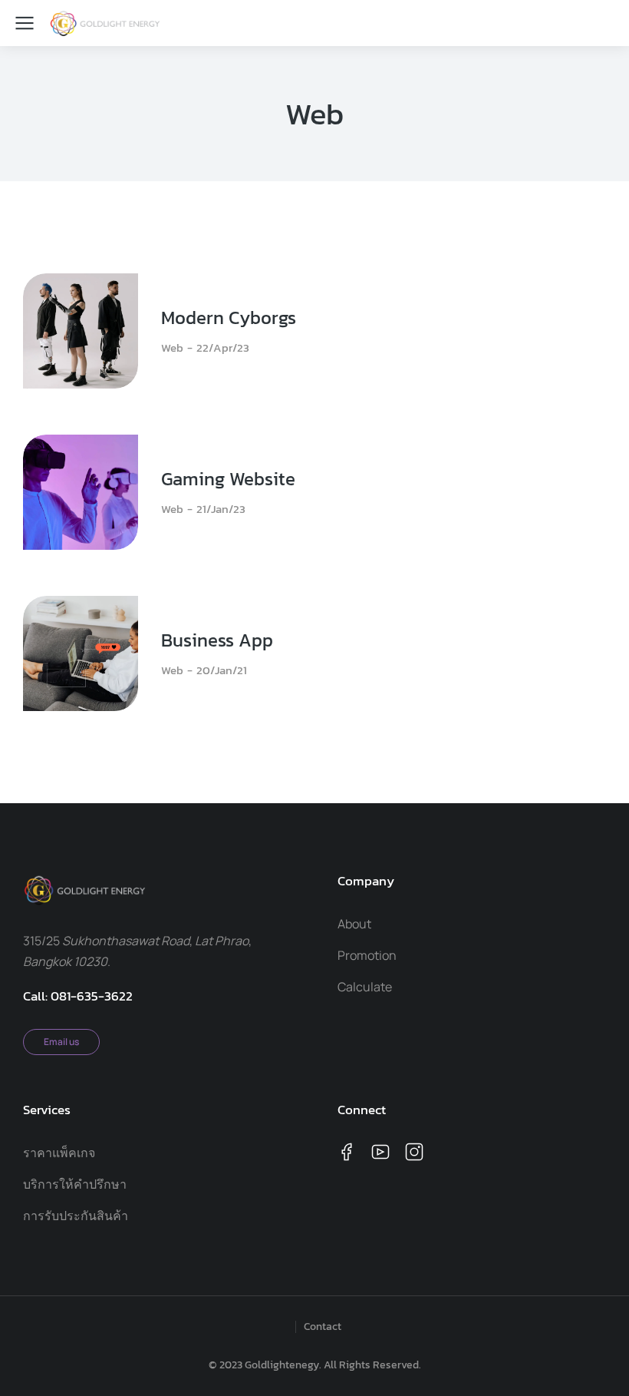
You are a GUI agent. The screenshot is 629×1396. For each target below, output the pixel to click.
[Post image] (80, 331)
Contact (322, 1327)
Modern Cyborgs (228, 318)
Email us (61, 1041)
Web (172, 347)
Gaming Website (228, 479)
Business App (217, 640)
